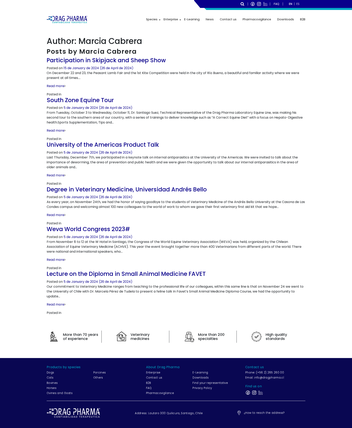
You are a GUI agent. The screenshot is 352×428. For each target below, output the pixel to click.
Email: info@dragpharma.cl (264, 378)
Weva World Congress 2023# (88, 229)
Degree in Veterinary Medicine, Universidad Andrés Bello (127, 189)
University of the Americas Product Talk (103, 145)
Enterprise (171, 19)
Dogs (50, 372)
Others (98, 378)
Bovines (52, 383)
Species (151, 19)
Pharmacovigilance (257, 19)
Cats (50, 378)
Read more (55, 86)
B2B (302, 19)
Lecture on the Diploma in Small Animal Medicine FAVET (126, 274)
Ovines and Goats (60, 393)
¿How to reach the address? (264, 413)
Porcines (99, 372)
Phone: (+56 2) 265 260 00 (264, 372)
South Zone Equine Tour (80, 100)
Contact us (228, 19)
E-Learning (192, 19)
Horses (51, 388)
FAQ (149, 388)
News (210, 19)
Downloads (285, 19)
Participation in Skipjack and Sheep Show (106, 60)
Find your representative (210, 383)
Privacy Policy (202, 388)
